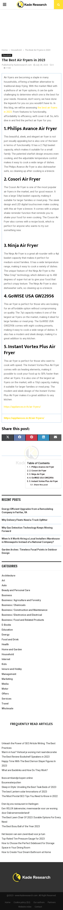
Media (5, 683)
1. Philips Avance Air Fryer (41, 467)
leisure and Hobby (12, 669)
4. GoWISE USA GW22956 (41, 477)
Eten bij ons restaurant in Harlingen (20, 804)
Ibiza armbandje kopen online (17, 778)
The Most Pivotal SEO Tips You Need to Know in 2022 (30, 796)
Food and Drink (10, 639)
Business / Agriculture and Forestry (21, 600)
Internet (6, 659)
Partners (52, 902)
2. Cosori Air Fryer (37, 470)
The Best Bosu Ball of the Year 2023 (21, 826)
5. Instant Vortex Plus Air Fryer (43, 481)
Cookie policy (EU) (22, 902)
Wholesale (7, 708)
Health (5, 644)
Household (7, 55)
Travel (5, 703)
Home (7, 902)
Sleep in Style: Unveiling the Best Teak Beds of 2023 (29, 787)
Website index (24, 907)
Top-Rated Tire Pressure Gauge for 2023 (23, 838)
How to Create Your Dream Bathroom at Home (26, 852)
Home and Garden (12, 649)
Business (7, 595)
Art (3, 580)
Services (6, 698)
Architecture (8, 575)
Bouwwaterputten (11, 782)
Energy (5, 634)
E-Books (6, 624)
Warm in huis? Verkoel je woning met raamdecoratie (29, 752)
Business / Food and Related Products (23, 620)
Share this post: (41, 485)
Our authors (39, 902)
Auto (4, 585)
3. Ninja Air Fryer (37, 474)
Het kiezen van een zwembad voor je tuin (23, 834)
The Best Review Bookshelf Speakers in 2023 (26, 756)
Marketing (7, 679)
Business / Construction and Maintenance (24, 610)
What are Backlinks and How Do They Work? (25, 770)
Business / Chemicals (14, 605)
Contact (38, 907)
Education (7, 629)
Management (9, 674)
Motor (5, 688)
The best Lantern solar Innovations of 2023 (24, 791)
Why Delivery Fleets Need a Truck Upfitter (25, 520)
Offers (5, 693)
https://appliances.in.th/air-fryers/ (22, 406)
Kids (4, 664)
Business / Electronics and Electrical (22, 615)
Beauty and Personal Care (16, 590)
